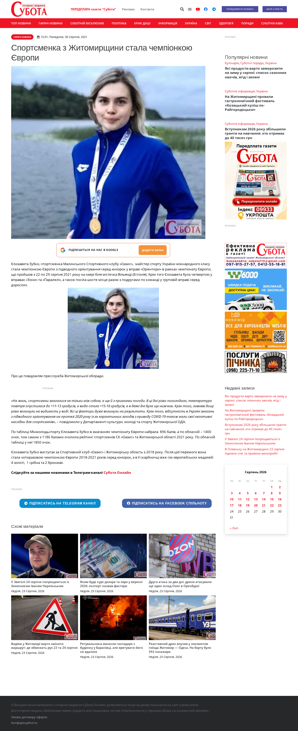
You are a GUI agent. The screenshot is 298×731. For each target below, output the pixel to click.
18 (240, 505)
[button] (182, 9)
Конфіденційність (24, 723)
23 (280, 505)
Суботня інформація (240, 91)
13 (256, 499)
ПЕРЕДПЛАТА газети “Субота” (93, 9)
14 (264, 499)
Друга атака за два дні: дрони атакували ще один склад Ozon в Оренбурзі (180, 584)
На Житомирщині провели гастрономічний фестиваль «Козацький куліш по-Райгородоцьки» (249, 103)
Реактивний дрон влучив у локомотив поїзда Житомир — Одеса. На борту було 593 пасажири (180, 648)
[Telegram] (214, 9)
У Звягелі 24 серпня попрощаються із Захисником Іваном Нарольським (40, 584)
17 (232, 505)
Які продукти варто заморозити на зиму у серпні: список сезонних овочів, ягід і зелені (255, 72)
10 (232, 499)
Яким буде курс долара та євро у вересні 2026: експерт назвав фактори (111, 584)
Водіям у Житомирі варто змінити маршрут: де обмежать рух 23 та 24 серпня (44, 646)
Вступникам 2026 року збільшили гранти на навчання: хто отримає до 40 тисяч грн (255, 133)
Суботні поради (252, 63)
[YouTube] (198, 9)
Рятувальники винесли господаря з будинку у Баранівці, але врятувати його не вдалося (111, 648)
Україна (271, 63)
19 (248, 505)
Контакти (147, 9)
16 (280, 499)
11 (240, 499)
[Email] (189, 9)
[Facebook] (205, 9)
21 (264, 505)
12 (248, 499)
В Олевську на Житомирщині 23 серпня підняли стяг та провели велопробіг (254, 451)
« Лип (234, 528)
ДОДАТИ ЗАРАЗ (152, 250)
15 (272, 499)
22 (272, 505)
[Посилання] (29, 9)
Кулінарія (232, 63)
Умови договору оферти (29, 717)
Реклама (128, 9)
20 (256, 505)
